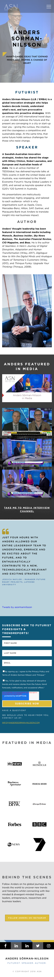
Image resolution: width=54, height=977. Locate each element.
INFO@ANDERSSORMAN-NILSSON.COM (21, 723)
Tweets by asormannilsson (17, 607)
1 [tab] (23, 595)
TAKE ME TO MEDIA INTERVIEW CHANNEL (27, 509)
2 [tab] (27, 595)
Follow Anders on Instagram (27, 918)
